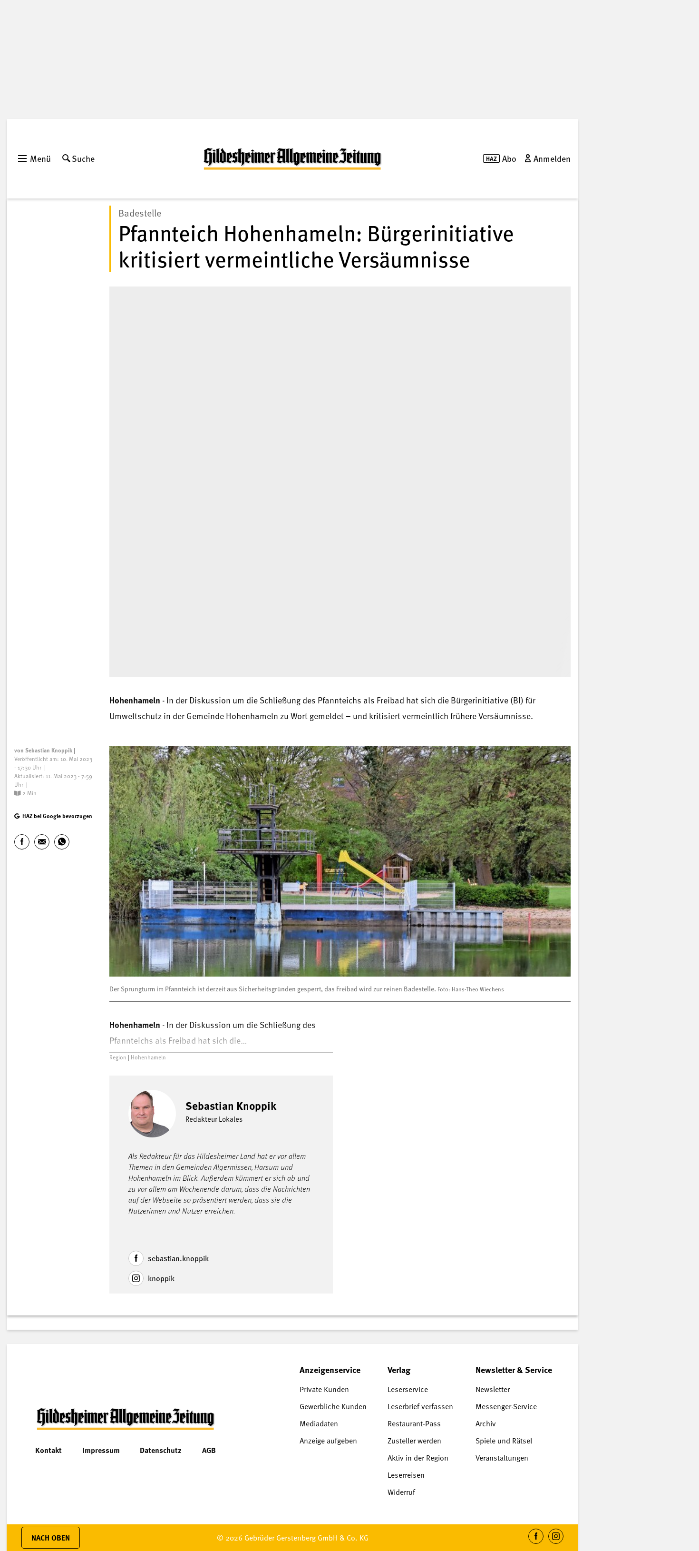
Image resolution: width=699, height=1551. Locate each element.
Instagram (556, 1543)
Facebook (536, 1543)
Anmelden (552, 158)
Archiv (486, 1423)
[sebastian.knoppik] (136, 1258)
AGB (209, 1450)
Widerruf (401, 1492)
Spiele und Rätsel (504, 1440)
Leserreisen (406, 1475)
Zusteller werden (414, 1440)
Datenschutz (161, 1450)
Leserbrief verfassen (420, 1406)
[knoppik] (136, 1278)
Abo (509, 158)
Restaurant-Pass (414, 1423)
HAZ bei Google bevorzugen (57, 815)
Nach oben (50, 1537)
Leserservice (408, 1389)
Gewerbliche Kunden (333, 1406)
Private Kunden (324, 1389)
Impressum (101, 1450)
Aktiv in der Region (418, 1457)
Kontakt (48, 1450)
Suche (83, 158)
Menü (40, 158)
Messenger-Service (506, 1406)
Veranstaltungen (502, 1457)
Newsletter (493, 1389)
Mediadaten (319, 1423)
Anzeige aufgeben (328, 1440)
